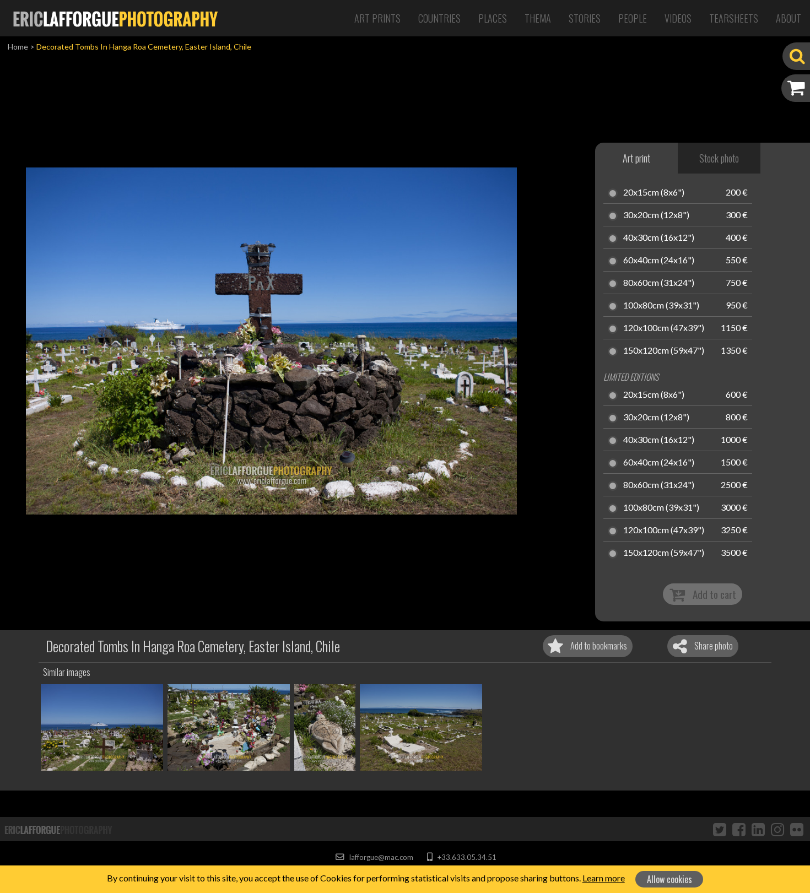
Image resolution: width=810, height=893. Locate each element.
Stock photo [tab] (719, 158)
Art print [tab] (636, 158)
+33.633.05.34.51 (466, 857)
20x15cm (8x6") (653, 192)
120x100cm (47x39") (663, 328)
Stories (585, 18)
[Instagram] (777, 829)
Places (492, 18)
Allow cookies (669, 879)
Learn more (603, 878)
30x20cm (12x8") (656, 215)
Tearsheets (733, 18)
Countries (439, 18)
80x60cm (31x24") (658, 283)
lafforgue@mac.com (380, 857)
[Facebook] (739, 829)
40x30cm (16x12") (658, 238)
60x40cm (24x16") (658, 260)
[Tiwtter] (719, 829)
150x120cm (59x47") (663, 351)
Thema (538, 18)
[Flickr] (796, 829)
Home (18, 46)
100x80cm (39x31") (661, 305)
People (632, 18)
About (788, 18)
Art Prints (377, 18)
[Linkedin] (758, 829)
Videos (678, 18)
